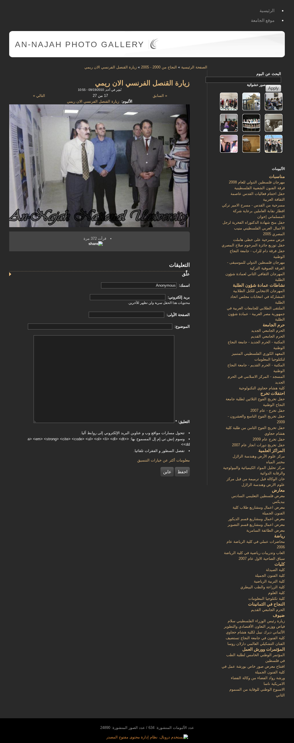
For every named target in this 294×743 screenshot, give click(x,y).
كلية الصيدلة (275, 570)
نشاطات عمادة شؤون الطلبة (259, 285)
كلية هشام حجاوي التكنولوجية (262, 388)
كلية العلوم (276, 593)
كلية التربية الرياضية (269, 581)
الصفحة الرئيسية (194, 67)
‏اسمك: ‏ (184, 285)
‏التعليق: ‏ (182, 422)
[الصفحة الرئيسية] (154, 48)
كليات (279, 564)
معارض (278, 490)
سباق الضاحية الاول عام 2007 (262, 558)
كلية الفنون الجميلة (270, 575)
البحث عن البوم (268, 74)
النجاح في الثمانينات (266, 604)
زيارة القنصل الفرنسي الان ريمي (110, 67)
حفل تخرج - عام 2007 (267, 410)
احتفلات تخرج (272, 393)
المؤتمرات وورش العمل (263, 649)
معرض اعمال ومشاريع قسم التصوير (256, 524)
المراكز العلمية (271, 450)
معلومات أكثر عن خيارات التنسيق (163, 460)
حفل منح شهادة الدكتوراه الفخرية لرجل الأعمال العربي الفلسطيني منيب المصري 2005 (254, 228)
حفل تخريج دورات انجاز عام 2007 (258, 445)
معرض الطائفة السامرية (265, 530)
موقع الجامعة (262, 20)
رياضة (279, 535)
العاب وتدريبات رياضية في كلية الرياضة (254, 553)
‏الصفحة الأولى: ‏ (177, 315)
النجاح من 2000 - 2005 (159, 67)
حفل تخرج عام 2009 (269, 439)
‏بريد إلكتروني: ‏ (178, 297)
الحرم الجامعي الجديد (268, 330)
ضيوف (279, 615)
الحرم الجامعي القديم (268, 336)
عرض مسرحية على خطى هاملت (259, 240)
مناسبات (277, 176)
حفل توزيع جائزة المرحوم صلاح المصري (253, 245)
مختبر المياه (275, 462)
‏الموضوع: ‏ (181, 326)
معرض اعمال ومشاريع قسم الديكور (256, 519)
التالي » (39, 95)
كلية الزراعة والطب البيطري (262, 587)
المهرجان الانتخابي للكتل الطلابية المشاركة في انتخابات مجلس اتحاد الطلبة (257, 297)
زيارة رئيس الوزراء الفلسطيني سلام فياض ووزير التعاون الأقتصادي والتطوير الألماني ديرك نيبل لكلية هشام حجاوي (254, 627)
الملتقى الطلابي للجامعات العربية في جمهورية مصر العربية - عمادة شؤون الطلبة (256, 314)
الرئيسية (267, 10)
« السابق (160, 95)
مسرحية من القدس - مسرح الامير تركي (253, 205)
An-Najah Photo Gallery (79, 44)
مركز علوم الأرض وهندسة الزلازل (259, 456)
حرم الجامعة (274, 324)
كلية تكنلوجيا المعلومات (266, 598)
